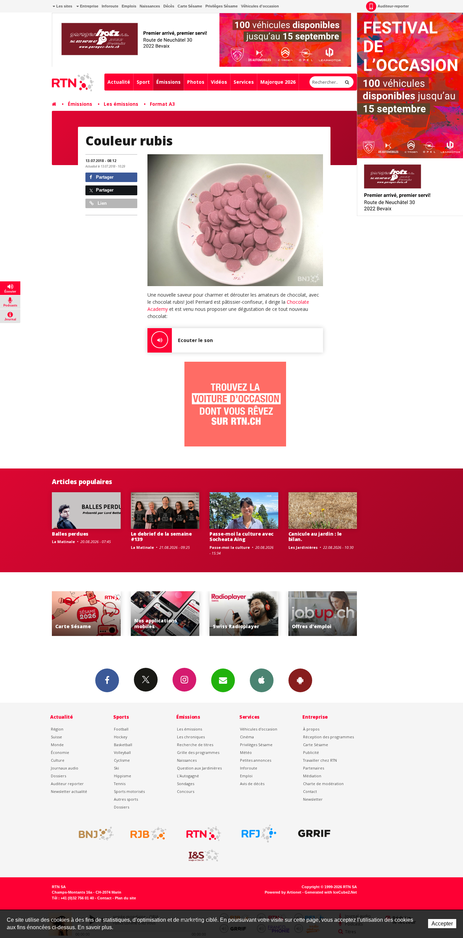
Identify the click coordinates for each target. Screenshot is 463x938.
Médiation (312, 776)
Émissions (168, 82)
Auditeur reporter (67, 783)
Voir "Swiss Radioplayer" (166, 613)
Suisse (56, 737)
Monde (57, 744)
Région (57, 729)
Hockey (120, 737)
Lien (101, 203)
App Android (300, 680)
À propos (311, 729)
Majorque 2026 (278, 82)
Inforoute (110, 6)
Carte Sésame (190, 6)
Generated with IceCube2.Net (331, 892)
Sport (143, 82)
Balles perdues (70, 534)
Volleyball (122, 752)
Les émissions (121, 104)
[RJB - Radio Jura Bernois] (148, 833)
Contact (310, 791)
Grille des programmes (198, 752)
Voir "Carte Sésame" (324, 613)
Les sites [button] (63, 6)
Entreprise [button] (88, 6)
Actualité (118, 82)
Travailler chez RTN (320, 760)
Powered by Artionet (283, 892)
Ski (116, 768)
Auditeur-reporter (393, 6)
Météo (246, 752)
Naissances (150, 6)
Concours (185, 791)
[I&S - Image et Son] (203, 855)
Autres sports (126, 799)
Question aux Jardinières (199, 768)
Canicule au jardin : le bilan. (315, 537)
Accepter (442, 923)
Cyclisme (122, 760)
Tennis (119, 783)
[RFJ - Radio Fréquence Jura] (259, 833)
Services (244, 82)
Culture (57, 760)
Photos (195, 82)
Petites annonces (255, 760)
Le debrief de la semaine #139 (161, 537)
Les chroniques (191, 737)
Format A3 (162, 104)
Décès (168, 6)
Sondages (185, 783)
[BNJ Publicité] (93, 833)
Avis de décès (252, 783)
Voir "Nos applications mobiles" (88, 613)
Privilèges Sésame (221, 6)
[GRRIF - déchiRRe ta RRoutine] (314, 833)
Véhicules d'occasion (260, 6)
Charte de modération (323, 783)
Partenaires (313, 768)
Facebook (107, 680)
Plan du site (125, 898)
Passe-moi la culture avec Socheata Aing (241, 537)
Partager (104, 177)
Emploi (246, 776)
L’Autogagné (188, 776)
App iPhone (262, 680)
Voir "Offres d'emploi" (245, 613)
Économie (60, 752)
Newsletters (223, 680)
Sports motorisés (129, 791)
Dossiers (58, 776)
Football (121, 729)
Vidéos (219, 82)
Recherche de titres (195, 744)
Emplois (129, 6)
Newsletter (313, 799)
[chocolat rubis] (235, 220)
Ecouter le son (195, 340)
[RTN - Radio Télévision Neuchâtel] (203, 833)
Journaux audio (64, 768)
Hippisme (122, 776)
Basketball (123, 744)
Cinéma (247, 737)
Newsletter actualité (69, 791)
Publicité (311, 752)
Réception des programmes (328, 737)
